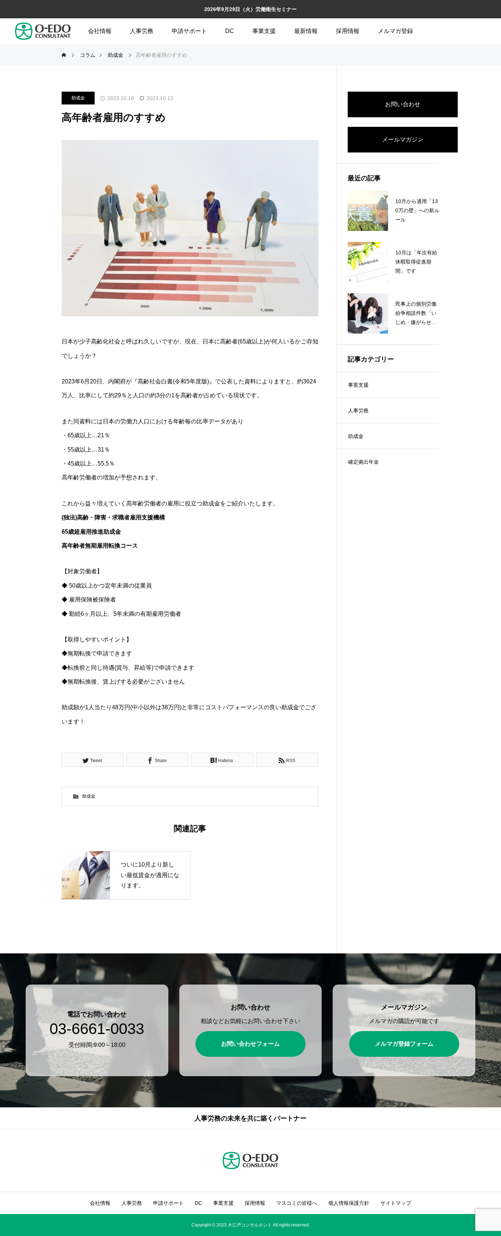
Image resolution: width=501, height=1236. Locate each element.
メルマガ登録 (395, 31)
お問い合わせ (402, 104)
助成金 (78, 97)
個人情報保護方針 (348, 1203)
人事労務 (141, 31)
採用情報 (347, 31)
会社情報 (99, 31)
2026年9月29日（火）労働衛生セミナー (250, 9)
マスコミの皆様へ (296, 1203)
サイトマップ (395, 1203)
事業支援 (264, 31)
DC (229, 31)
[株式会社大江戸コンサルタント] (43, 31)
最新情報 (306, 31)
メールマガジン (402, 139)
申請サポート (189, 31)
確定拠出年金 (363, 462)
